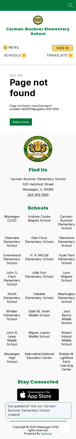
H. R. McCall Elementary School (39, 257)
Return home (21, 122)
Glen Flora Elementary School (39, 240)
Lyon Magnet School (66, 276)
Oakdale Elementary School (39, 296)
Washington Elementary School (66, 298)
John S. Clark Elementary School (12, 278)
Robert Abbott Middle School (66, 338)
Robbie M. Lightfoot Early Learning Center (66, 361)
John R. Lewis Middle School (12, 338)
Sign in (62, 48)
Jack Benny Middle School (66, 317)
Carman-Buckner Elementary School (66, 222)
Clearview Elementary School (12, 241)
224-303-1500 (38, 195)
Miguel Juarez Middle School (39, 334)
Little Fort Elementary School (39, 274)
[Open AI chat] (64, 428)
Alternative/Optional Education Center (39, 356)
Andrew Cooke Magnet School (39, 218)
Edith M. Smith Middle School (39, 313)
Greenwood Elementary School (12, 259)
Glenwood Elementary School (66, 241)
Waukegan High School (12, 358)
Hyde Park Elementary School (66, 259)
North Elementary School (12, 298)
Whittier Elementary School (12, 315)
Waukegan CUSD (12, 218)
